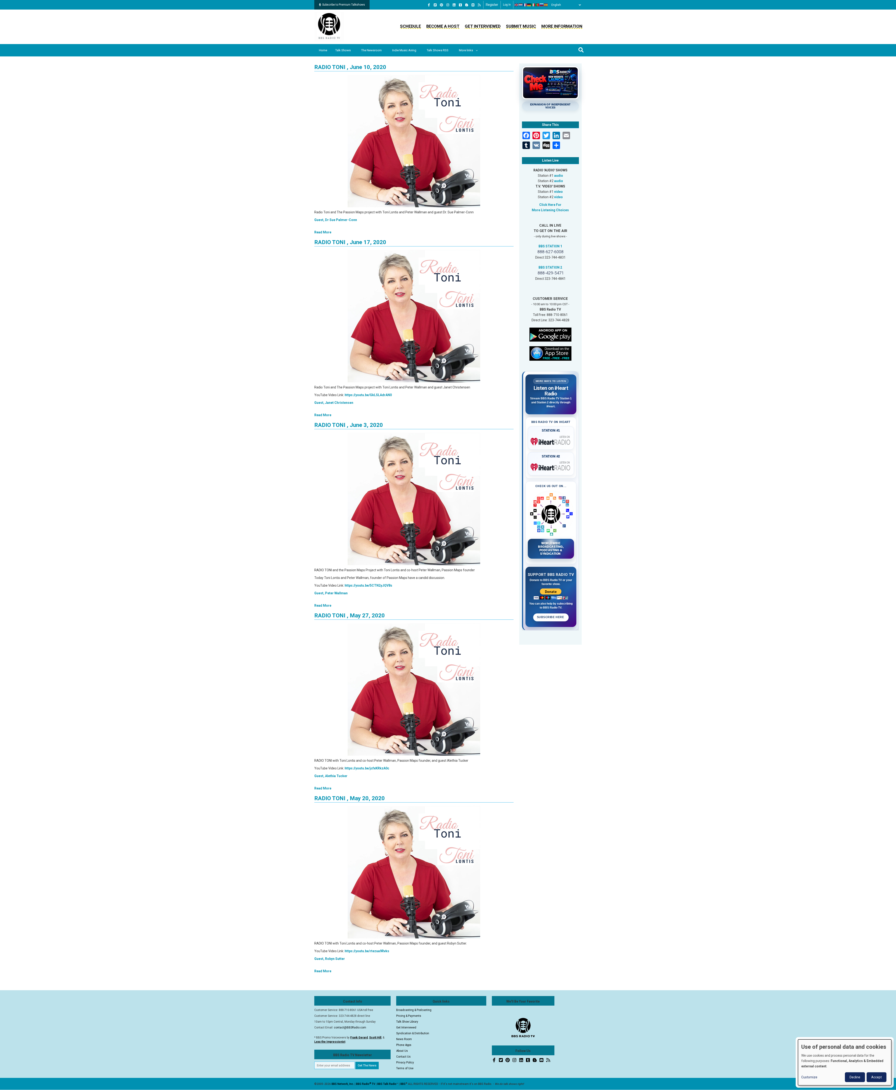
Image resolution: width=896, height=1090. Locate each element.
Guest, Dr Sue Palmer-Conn (335, 220)
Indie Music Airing (404, 50)
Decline (855, 1077)
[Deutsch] (529, 5)
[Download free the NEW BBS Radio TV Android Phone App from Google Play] (550, 334)
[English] (516, 5)
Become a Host (442, 26)
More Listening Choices (550, 210)
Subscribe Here (551, 617)
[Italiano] (533, 5)
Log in (507, 4)
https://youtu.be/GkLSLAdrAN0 (368, 395)
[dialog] (844, 1062)
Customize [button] (809, 1077)
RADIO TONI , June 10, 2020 (350, 67)
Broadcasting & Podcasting (413, 1010)
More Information (561, 26)
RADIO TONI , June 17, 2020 (350, 242)
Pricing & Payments (408, 1015)
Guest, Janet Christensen (333, 403)
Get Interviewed (482, 26)
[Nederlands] (521, 5)
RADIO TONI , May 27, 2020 (349, 615)
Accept (876, 1077)
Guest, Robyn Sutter (329, 959)
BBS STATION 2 (550, 267)
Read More (322, 232)
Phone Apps (403, 1045)
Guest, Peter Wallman (331, 593)
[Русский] (542, 5)
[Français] (525, 5)
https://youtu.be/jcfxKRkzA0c (367, 768)
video (558, 192)
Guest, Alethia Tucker (330, 776)
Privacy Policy (405, 1062)
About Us (402, 1050)
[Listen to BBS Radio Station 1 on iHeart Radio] (551, 440)
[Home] (329, 26)
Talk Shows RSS (437, 50)
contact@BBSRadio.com (350, 1027)
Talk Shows (343, 50)
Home (323, 50)
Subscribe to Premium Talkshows (343, 4)
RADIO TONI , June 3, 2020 (348, 425)
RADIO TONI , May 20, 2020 (349, 798)
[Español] (546, 5)
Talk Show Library (407, 1021)
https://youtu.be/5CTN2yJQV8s (368, 585)
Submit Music (521, 26)
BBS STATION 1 (550, 246)
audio (558, 175)
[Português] (538, 5)
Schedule (410, 26)
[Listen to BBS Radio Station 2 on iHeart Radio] (551, 466)
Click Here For (550, 205)
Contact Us (403, 1056)
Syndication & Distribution (412, 1033)
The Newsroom (371, 50)
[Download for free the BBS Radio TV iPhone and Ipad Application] (550, 353)
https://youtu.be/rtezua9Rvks (367, 951)
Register (492, 5)
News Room (404, 1039)
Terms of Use (404, 1068)
